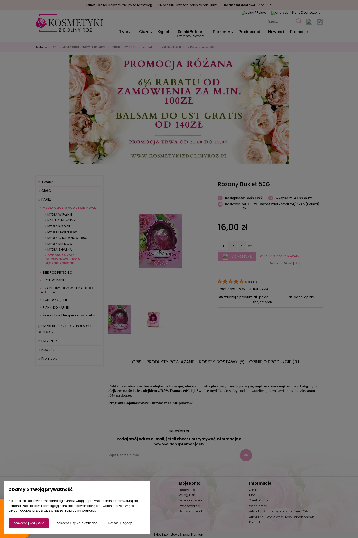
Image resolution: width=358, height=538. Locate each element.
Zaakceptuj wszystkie (28, 523)
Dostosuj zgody (120, 523)
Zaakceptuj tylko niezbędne (76, 523)
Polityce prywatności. (80, 511)
